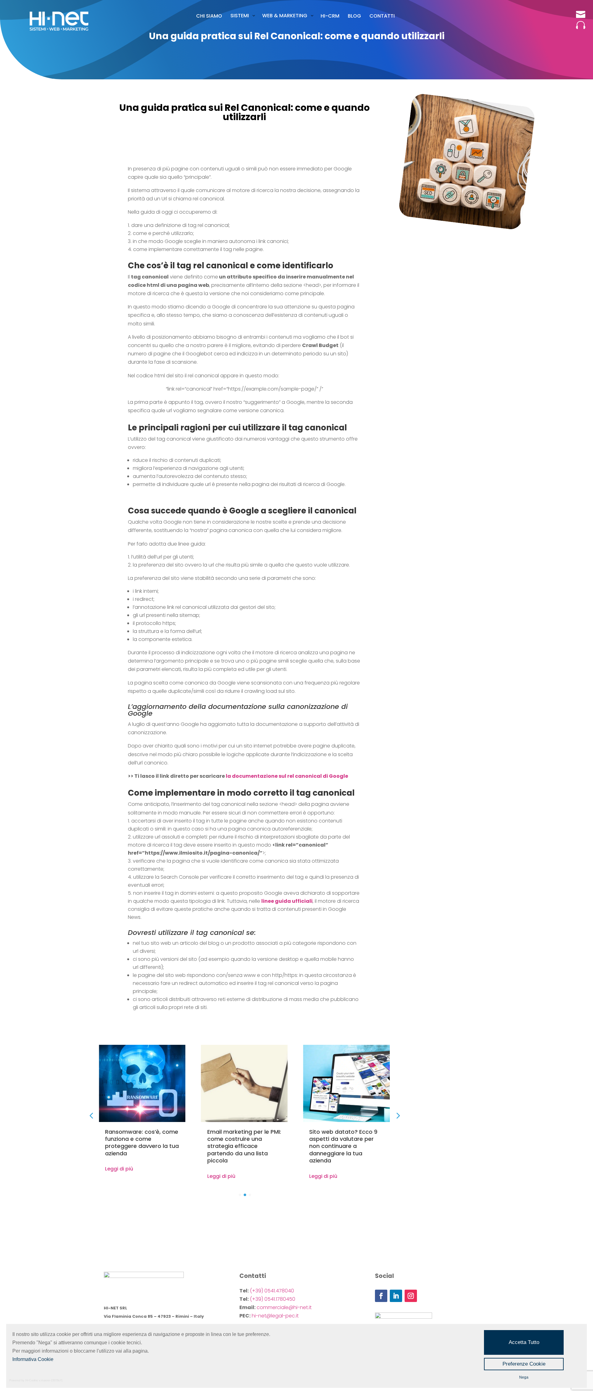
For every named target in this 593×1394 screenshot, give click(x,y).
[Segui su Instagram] (411, 1296)
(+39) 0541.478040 (272, 1290)
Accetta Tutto (524, 1342)
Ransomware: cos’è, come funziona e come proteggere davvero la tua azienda (142, 1142)
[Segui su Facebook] (381, 1296)
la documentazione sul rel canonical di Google (287, 776)
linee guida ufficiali (287, 901)
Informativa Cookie (32, 1359)
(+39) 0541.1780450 (272, 1299)
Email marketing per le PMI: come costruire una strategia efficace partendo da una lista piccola (244, 1146)
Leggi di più (119, 1168)
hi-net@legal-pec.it (275, 1315)
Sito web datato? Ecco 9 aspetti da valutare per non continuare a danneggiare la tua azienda (343, 1146)
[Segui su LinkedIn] (396, 1296)
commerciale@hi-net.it (284, 1307)
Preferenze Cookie (524, 1364)
